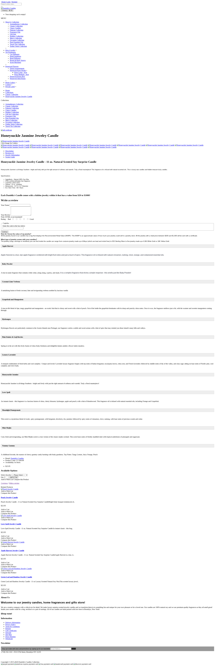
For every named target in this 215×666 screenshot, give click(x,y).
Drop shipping (10, 637)
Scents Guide (10, 157)
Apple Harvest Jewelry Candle (12, 551)
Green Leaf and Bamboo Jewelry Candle (16, 577)
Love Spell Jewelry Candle (11, 524)
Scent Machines (15, 62)
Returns (8, 629)
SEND (74, 649)
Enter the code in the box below (14, 226)
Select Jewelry (6, 475)
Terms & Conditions (12, 627)
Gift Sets (13, 34)
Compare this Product (21, 479)
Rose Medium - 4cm (21, 74)
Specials (8, 633)
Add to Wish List (7, 479)
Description (9, 151)
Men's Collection (16, 38)
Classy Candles (15, 28)
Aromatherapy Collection (19, 24)
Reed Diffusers (15, 58)
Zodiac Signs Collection (18, 46)
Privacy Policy (10, 625)
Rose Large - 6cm (20, 72)
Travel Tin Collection (17, 44)
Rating (3, 219)
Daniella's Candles (17, 458)
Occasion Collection (17, 40)
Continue (5, 232)
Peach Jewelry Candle (9, 497)
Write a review (14, 483)
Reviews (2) (9, 153)
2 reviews (4, 483)
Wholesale (9, 639)
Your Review (5, 215)
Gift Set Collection (12, 114)
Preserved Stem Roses (18, 79)
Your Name (5, 205)
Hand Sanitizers (15, 56)
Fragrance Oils (15, 32)
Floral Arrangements (17, 68)
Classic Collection (16, 26)
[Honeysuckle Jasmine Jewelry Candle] (15, 141)
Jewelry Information (12, 155)
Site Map (8, 635)
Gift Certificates (11, 631)
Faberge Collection (16, 30)
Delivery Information (12, 622)
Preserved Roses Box (17, 76)
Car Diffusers (14, 54)
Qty (2, 477)
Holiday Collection (16, 36)
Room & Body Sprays (18, 60)
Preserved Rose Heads (18, 70)
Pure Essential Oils (16, 42)
